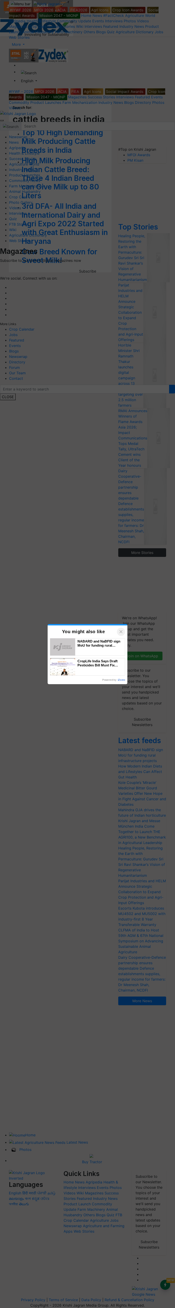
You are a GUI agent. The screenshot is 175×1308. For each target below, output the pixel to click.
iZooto (121, 679)
